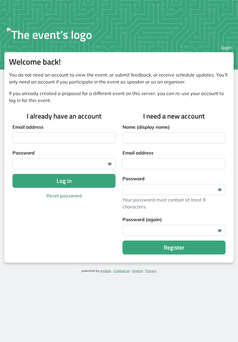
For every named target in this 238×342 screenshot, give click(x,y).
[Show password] (109, 163)
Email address (28, 127)
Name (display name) (146, 127)
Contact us (121, 271)
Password (23, 153)
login (226, 47)
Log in (64, 180)
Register (174, 247)
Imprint (137, 271)
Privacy (150, 271)
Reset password (64, 196)
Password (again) (142, 219)
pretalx (105, 271)
